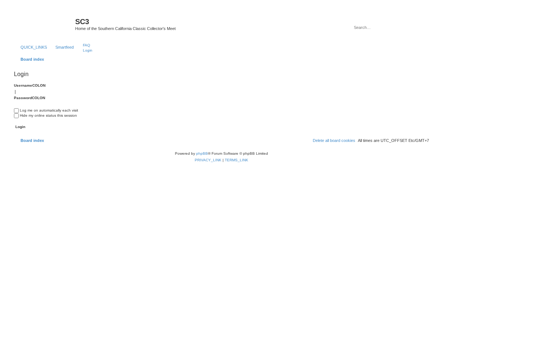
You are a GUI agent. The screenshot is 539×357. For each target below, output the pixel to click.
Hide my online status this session (48, 115)
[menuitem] (83, 45)
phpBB (202, 153)
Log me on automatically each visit (49, 110)
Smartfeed (64, 47)
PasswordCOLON (29, 98)
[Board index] (43, 23)
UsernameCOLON (29, 85)
